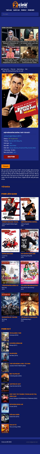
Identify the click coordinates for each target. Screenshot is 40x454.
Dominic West (32, 148)
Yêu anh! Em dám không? (29, 286)
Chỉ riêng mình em (16, 343)
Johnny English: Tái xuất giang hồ (11, 222)
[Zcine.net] (20, 4)
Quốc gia (16, 10)
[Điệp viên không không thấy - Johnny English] (29, 208)
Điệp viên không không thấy (30, 222)
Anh (11, 143)
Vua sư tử (13, 425)
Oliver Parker (13, 145)
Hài (21, 141)
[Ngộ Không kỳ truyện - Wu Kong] (10, 304)
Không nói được (7, 254)
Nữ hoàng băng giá (16, 405)
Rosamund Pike (23, 148)
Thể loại (9, 10)
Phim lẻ (23, 10)
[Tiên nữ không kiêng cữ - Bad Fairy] (10, 272)
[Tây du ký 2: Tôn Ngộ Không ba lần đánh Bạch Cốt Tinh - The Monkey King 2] (29, 304)
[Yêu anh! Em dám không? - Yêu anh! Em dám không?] (29, 272)
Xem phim (11, 157)
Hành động (16, 141)
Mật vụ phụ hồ (15, 374)
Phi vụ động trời (15, 333)
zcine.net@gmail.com (32, 442)
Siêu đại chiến (14, 415)
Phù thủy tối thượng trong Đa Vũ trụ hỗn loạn (23, 395)
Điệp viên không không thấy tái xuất (13, 71)
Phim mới (31, 10)
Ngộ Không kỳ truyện (9, 317)
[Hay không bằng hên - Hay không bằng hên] (29, 240)
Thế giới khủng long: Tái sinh (20, 364)
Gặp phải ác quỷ (15, 384)
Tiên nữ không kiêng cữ (10, 286)
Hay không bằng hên (28, 254)
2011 (15, 152)
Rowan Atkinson (14, 148)
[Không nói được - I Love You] (10, 240)
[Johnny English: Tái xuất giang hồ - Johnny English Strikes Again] (10, 208)
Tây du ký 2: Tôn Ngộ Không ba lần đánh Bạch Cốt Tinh (30, 317)
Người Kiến (13, 354)
